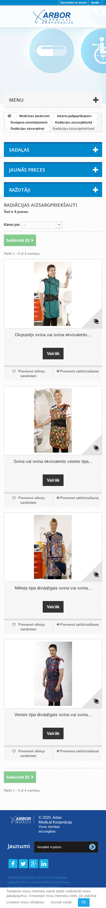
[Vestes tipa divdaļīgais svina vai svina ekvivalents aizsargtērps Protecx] (53, 674)
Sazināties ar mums (73, 2)
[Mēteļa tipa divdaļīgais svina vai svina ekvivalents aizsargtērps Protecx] (53, 547)
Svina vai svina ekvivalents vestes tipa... (53, 461)
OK (83, 902)
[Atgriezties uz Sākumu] (9, 116)
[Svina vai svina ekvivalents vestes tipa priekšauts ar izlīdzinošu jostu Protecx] (53, 420)
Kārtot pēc (12, 225)
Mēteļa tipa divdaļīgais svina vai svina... (53, 588)
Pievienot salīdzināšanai (79, 371)
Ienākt (95, 2)
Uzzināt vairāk (61, 902)
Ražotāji (19, 190)
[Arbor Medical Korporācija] (53, 17)
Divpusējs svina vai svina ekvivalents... (53, 334)
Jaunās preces (27, 170)
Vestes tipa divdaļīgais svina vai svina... (53, 714)
